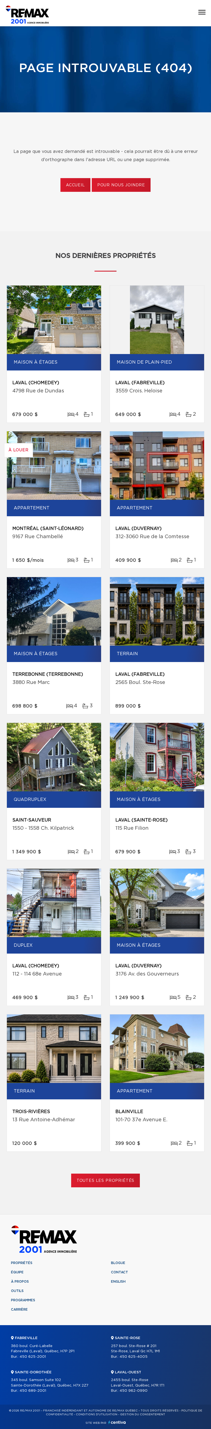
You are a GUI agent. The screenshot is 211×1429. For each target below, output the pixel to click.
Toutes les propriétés (106, 1181)
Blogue (118, 1263)
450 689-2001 (33, 1391)
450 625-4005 (134, 1357)
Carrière (19, 1309)
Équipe (17, 1272)
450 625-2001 (33, 1357)
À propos (20, 1281)
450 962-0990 (134, 1391)
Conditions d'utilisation (96, 1414)
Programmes (23, 1300)
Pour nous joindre (121, 185)
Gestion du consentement (142, 1414)
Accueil (75, 185)
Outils (17, 1291)
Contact (119, 1272)
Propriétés (21, 1263)
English (118, 1281)
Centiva (117, 1422)
